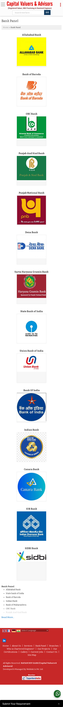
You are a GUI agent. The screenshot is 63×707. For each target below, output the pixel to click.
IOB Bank (31, 509)
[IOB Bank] (31, 526)
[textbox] (28, 12)
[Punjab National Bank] (31, 210)
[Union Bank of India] (31, 362)
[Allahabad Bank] (31, 51)
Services (28, 646)
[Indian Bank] (31, 447)
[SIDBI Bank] (31, 556)
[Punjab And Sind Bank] (31, 168)
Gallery (24, 652)
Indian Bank (31, 430)
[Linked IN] (4, 640)
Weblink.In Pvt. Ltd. (35, 669)
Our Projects (44, 649)
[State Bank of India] (31, 328)
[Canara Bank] (31, 486)
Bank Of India (31, 390)
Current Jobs (37, 652)
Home (6, 27)
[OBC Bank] (31, 127)
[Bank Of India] (31, 407)
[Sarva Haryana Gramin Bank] (31, 286)
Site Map (32, 655)
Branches (54, 646)
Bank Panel (40, 646)
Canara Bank (31, 469)
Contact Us (51, 652)
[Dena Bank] (31, 246)
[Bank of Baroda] (31, 91)
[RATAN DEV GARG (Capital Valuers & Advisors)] (30, 5)
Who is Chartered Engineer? (20, 649)
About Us (16, 646)
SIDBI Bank (31, 548)
